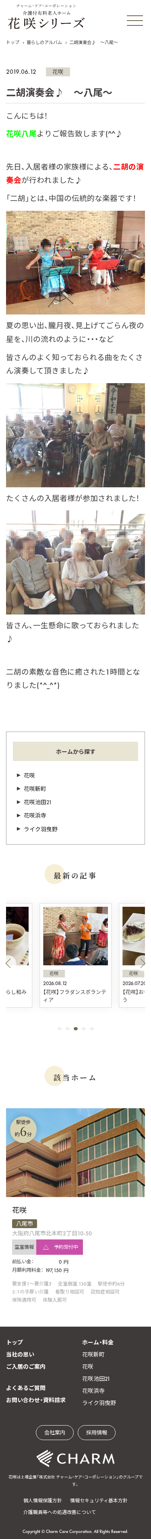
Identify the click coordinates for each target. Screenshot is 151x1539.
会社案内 (54, 1432)
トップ (12, 42)
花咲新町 (35, 789)
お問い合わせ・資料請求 (36, 1400)
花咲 (58, 71)
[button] (8, 963)
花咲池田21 (38, 802)
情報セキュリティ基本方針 (99, 1500)
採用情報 (96, 1432)
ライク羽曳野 (41, 829)
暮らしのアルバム (44, 42)
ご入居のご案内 (26, 1366)
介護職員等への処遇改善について (59, 1512)
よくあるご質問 (26, 1388)
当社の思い (20, 1354)
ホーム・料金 (98, 1342)
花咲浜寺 (35, 815)
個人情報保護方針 (42, 1500)
